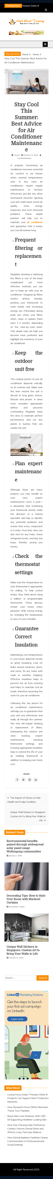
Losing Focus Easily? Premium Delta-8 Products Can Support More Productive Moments (28, 1098)
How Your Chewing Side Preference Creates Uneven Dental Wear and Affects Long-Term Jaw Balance (26, 1128)
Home (17, 155)
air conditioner (35, 222)
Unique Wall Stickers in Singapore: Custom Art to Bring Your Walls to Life (28, 816)
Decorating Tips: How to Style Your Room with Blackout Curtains (26, 899)
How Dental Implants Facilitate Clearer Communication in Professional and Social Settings (27, 1141)
